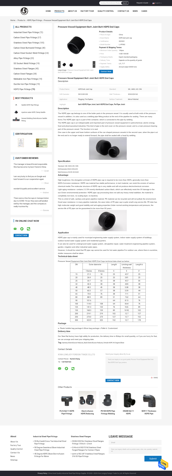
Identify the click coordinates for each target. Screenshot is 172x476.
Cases (144, 11)
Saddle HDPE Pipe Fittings (30, 105)
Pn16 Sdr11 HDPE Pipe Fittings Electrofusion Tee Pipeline (66, 412)
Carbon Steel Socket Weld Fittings (29, 53)
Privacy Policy (42, 473)
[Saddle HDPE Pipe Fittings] (16, 105)
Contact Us (123, 11)
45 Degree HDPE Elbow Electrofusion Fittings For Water (49, 455)
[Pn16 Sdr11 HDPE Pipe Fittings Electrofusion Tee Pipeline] (67, 400)
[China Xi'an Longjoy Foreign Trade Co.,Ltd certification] (20, 142)
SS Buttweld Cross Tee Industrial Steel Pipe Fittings (50, 442)
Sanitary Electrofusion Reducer (72, 343)
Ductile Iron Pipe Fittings (25, 84)
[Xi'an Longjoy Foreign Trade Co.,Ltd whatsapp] (23, 229)
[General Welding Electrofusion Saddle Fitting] (16, 119)
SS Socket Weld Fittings (25, 63)
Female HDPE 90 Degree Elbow (114, 343)
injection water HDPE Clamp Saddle (33, 112)
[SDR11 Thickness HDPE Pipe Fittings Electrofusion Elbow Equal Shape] (149, 400)
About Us (72, 11)
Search (125, 3)
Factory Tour (87, 11)
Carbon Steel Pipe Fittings (25, 37)
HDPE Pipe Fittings (34, 20)
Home (48, 11)
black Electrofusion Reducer (93, 343)
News (135, 11)
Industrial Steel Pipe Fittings (26, 32)
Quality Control (106, 11)
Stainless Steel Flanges (24, 68)
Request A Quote (142, 3)
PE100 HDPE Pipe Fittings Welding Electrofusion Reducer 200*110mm (108, 412)
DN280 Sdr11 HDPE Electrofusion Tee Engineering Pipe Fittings (128, 412)
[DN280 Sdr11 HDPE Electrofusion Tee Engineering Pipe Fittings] (128, 400)
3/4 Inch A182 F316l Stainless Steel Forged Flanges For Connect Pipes (86, 448)
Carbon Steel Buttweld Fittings (27, 48)
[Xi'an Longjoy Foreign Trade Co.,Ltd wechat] (30, 229)
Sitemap (14, 460)
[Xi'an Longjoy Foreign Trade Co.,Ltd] (24, 11)
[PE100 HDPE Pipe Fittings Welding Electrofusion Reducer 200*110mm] (108, 400)
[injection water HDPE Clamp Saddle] (16, 112)
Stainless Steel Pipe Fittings (26, 43)
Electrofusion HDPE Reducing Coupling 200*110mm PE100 (87, 412)
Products (59, 11)
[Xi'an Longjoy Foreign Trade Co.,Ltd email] (17, 229)
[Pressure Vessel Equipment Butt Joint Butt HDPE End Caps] (75, 45)
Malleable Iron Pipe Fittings (26, 79)
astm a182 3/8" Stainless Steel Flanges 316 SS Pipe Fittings (88, 455)
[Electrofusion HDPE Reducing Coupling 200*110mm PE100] (87, 400)
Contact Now (106, 71)
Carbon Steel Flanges (23, 74)
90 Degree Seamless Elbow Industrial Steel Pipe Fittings (49, 448)
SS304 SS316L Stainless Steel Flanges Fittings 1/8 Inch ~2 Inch (88, 442)
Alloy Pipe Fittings (22, 58)
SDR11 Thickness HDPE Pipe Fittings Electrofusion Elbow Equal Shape (149, 412)
